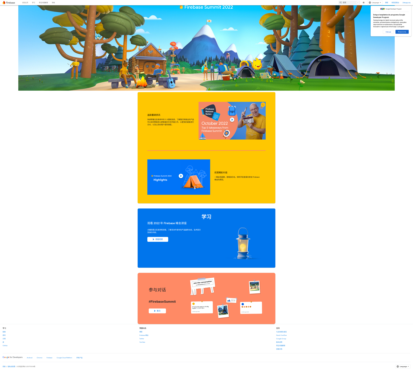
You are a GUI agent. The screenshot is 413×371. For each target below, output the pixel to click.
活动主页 (25, 3)
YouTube (142, 342)
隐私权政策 (11, 366)
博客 (386, 3)
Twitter (141, 339)
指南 (4, 332)
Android (29, 358)
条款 (4, 366)
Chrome (39, 358)
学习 (33, 3)
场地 (53, 3)
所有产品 (79, 358)
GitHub (5, 346)
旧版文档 (279, 349)
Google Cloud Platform (64, 358)
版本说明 (279, 342)
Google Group (281, 339)
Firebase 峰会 (143, 335)
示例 (4, 339)
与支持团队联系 (281, 332)
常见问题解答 (43, 3)
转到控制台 (395, 3)
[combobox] (349, 3)
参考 (4, 335)
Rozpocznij (402, 32)
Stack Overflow (281, 335)
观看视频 (159, 239)
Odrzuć (388, 32)
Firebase (49, 358)
